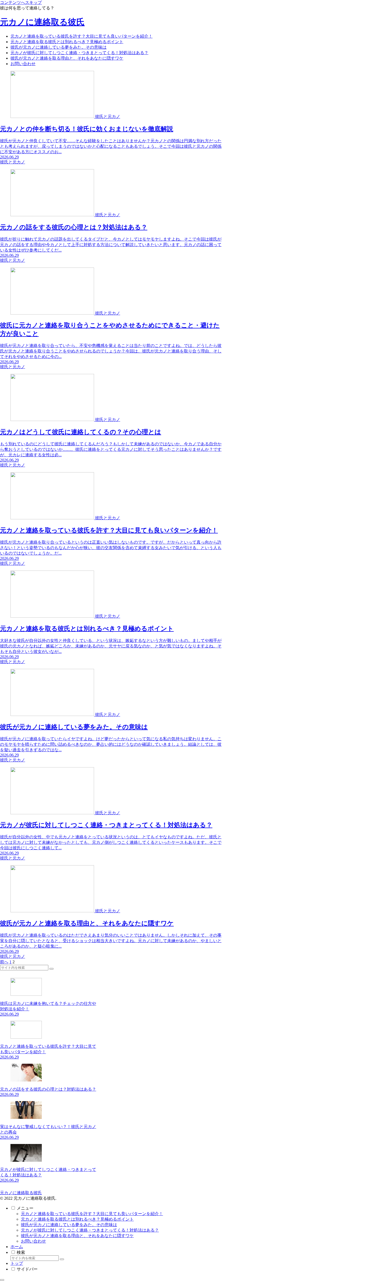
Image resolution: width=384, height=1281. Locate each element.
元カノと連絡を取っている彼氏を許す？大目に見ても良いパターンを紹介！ (92, 1213)
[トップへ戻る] (2, 1280)
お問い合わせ (33, 1241)
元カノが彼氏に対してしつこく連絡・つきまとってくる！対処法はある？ (90, 1230)
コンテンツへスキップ (21, 2)
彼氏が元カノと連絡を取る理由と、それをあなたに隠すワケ (77, 1235)
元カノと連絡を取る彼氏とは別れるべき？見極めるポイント (77, 1219)
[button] (51, 969)
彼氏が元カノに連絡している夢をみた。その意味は (69, 1224)
